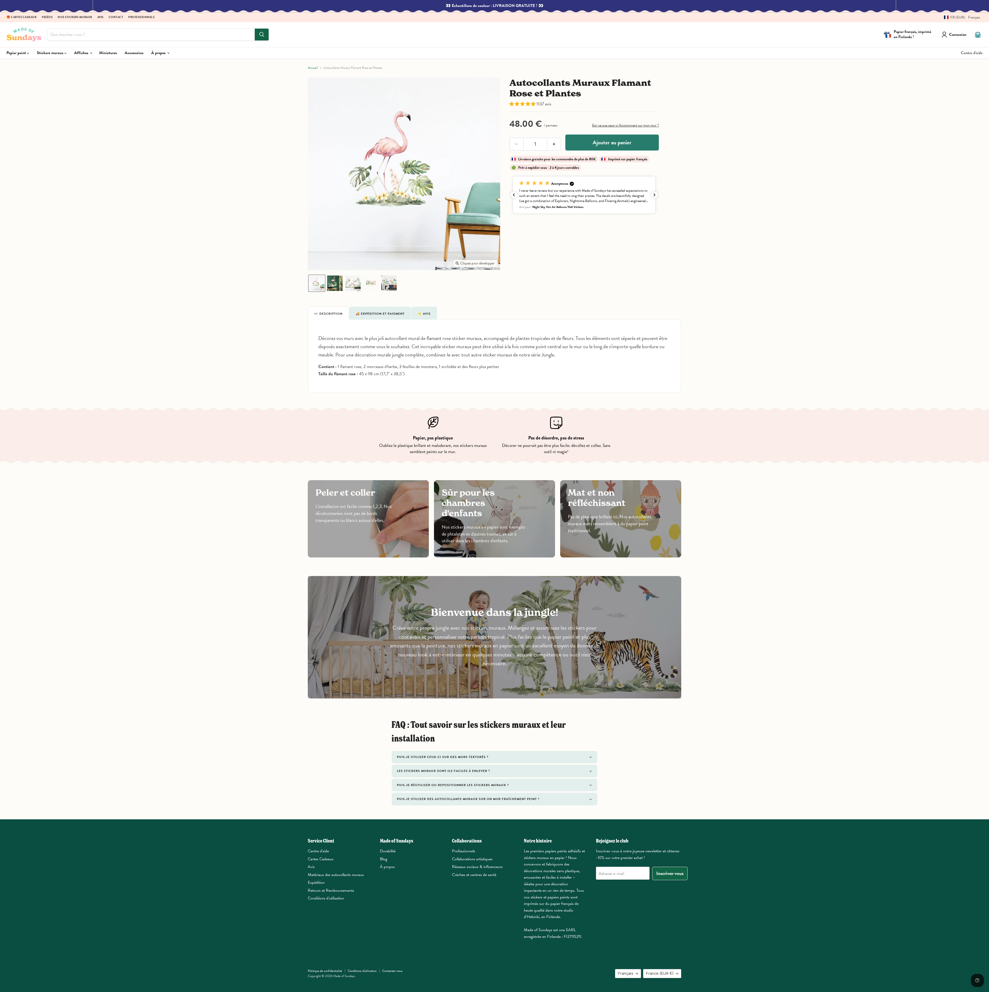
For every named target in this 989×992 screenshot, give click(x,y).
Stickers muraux (50, 53)
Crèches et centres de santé (474, 875)
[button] (960, 17)
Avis (100, 17)
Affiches (81, 53)
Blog (383, 859)
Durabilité (388, 851)
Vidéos (47, 17)
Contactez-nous (392, 970)
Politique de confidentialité (325, 970)
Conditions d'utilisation (326, 898)
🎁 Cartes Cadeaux (21, 17)
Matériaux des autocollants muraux (336, 875)
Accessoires (134, 53)
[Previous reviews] (513, 194)
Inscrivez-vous (670, 873)
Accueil (313, 68)
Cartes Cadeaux (321, 859)
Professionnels (141, 17)
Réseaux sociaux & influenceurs (477, 867)
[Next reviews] (654, 194)
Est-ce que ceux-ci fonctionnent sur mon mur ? (625, 125)
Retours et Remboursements (331, 890)
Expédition (316, 882)
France (659, 973)
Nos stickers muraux (75, 17)
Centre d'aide (972, 53)
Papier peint (16, 53)
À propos (159, 53)
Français (625, 973)
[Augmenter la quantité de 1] (554, 144)
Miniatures (108, 53)
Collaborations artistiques (472, 859)
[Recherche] (262, 34)
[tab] (328, 313)
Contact (116, 17)
